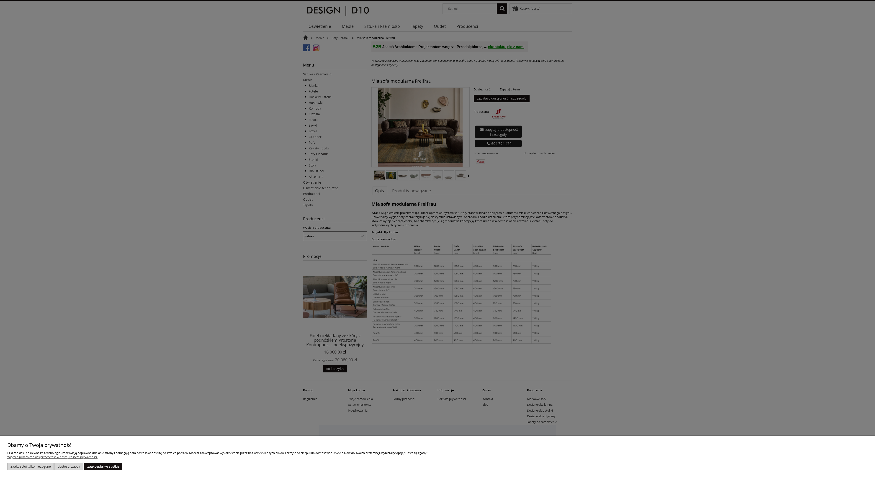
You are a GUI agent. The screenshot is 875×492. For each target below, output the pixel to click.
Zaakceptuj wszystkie (103, 466)
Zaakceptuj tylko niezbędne (30, 466)
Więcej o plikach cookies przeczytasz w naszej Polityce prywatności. (52, 457)
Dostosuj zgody (69, 466)
